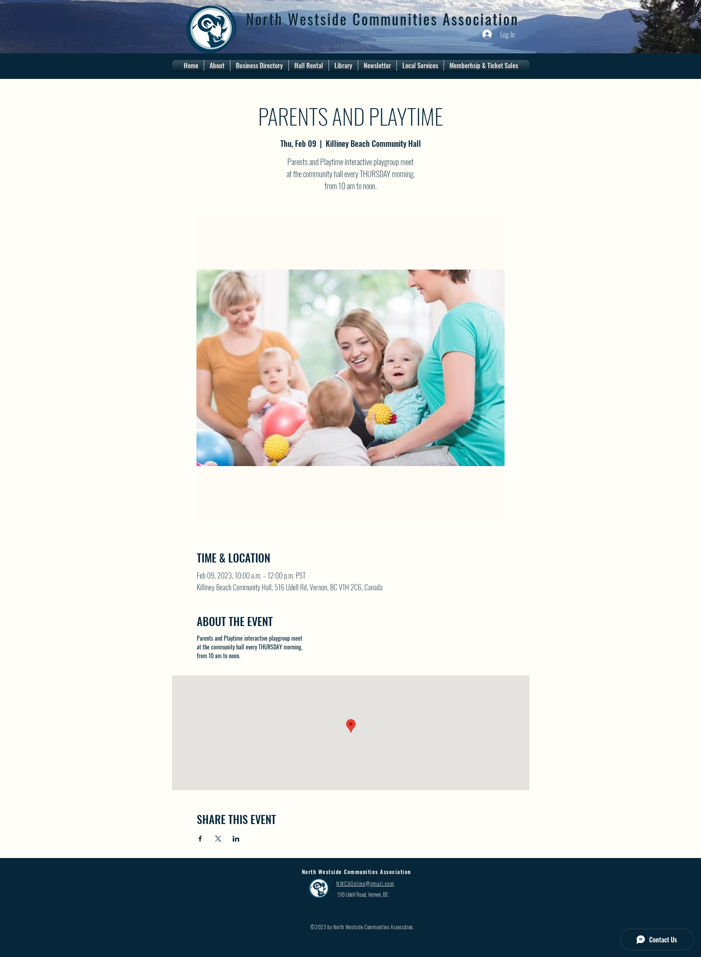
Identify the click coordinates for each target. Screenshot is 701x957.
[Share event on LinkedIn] (236, 839)
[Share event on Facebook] (200, 839)
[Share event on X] (218, 839)
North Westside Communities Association (382, 19)
